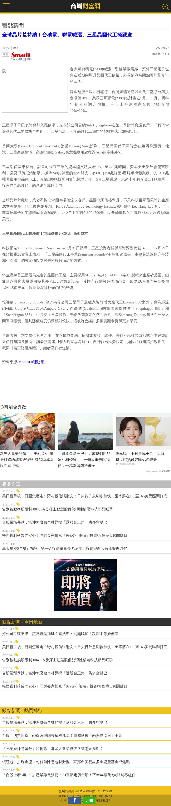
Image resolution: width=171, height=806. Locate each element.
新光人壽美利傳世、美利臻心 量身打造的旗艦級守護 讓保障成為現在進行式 (27, 460)
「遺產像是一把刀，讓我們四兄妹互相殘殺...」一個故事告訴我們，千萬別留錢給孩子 (84, 460)
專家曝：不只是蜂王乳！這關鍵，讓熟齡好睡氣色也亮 (140, 457)
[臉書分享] (75, 800)
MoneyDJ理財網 (31, 362)
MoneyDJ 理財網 (21, 59)
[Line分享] (90, 800)
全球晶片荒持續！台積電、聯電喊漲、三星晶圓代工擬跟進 (67, 34)
